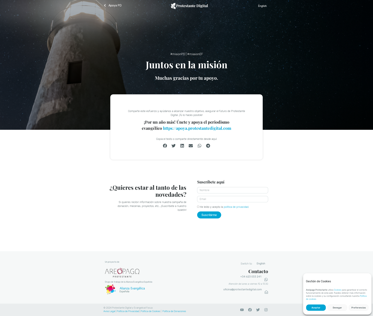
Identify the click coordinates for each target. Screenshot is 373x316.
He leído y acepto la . (224, 207)
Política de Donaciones (174, 311)
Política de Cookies (150, 311)
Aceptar (316, 307)
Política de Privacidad (128, 311)
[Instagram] (266, 309)
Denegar (337, 307)
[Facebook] (250, 309)
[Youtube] (242, 309)
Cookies (337, 290)
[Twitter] (258, 309)
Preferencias (358, 307)
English (262, 6)
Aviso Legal (109, 311)
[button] (164, 146)
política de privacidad (236, 207)
